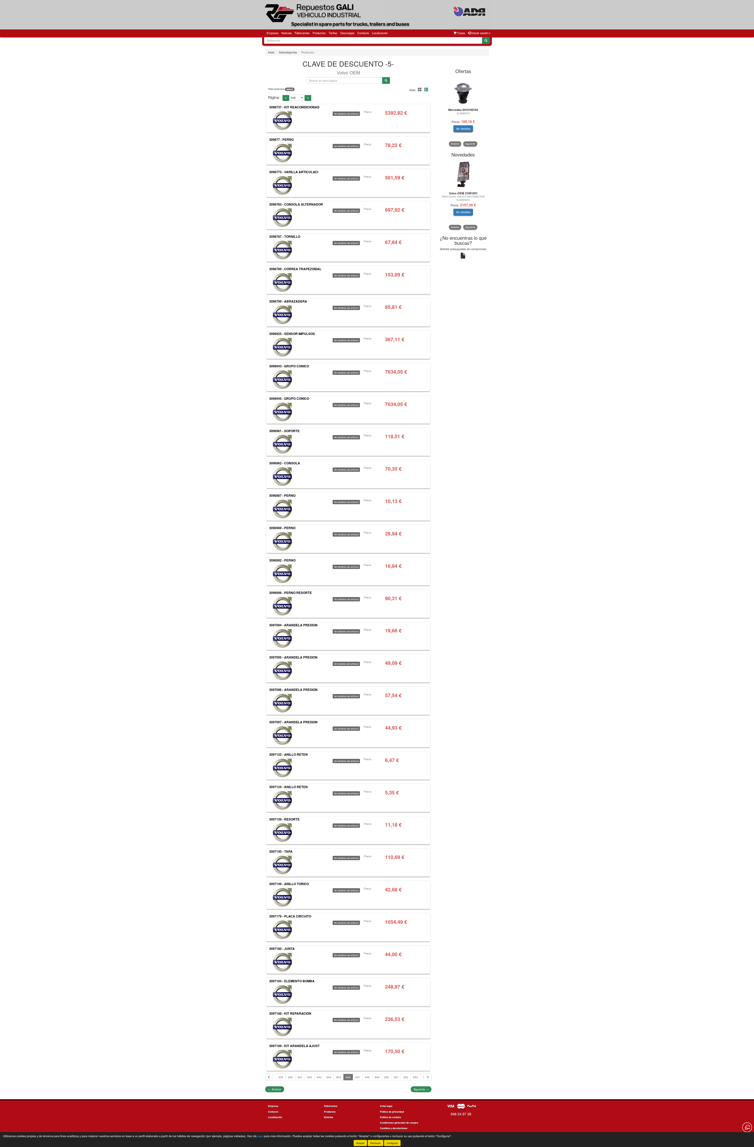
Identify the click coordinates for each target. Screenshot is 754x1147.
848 (367, 1077)
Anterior (274, 1089)
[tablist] (463, 111)
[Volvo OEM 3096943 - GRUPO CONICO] (282, 379)
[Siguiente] (428, 1077)
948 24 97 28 (461, 1113)
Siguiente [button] (470, 143)
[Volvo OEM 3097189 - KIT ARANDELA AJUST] (282, 1059)
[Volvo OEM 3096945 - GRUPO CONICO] (282, 412)
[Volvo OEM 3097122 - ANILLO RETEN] (282, 767)
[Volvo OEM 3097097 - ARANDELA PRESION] (282, 735)
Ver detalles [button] (463, 129)
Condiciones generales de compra (399, 1122)
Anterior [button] (455, 143)
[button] (420, 89)
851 (396, 1077)
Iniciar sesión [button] (480, 33)
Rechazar (375, 1143)
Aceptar (360, 1143)
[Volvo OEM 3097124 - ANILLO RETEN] (282, 800)
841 (300, 1077)
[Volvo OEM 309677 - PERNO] (282, 153)
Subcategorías (288, 52)
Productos (319, 33)
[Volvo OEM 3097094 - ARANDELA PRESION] (282, 638)
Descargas (347, 33)
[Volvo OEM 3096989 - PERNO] (282, 541)
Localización (380, 33)
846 (348, 1077)
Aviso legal (386, 1106)
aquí (260, 1136)
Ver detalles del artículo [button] (346, 113)
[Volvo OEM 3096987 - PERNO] (282, 509)
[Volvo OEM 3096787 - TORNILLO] (282, 250)
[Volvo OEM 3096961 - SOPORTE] (282, 444)
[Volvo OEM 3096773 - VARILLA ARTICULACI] (282, 185)
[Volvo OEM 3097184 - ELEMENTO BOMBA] (282, 994)
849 (377, 1077)
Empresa (272, 33)
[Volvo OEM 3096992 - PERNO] (282, 573)
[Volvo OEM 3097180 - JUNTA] (282, 962)
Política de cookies (390, 1117)
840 (290, 1077)
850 (386, 1077)
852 (406, 1077)
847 (357, 1077)
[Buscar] (486, 40)
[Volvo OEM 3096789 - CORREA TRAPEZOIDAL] (282, 282)
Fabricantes (302, 33)
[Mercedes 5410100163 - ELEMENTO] (463, 91)
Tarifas (333, 33)
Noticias (286, 33)
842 (309, 1077)
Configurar (392, 1143)
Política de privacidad (392, 1111)
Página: (274, 97)
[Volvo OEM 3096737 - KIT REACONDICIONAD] (282, 120)
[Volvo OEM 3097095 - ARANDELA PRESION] (282, 670)
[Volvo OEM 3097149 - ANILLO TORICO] (282, 897)
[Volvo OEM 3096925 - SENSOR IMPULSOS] (282, 347)
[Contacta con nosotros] (747, 1127)
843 (319, 1077)
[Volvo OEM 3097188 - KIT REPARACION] (282, 1026)
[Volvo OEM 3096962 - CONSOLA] (282, 476)
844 (329, 1077)
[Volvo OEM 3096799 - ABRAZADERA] (282, 314)
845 (338, 1077)
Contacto (363, 33)
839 (280, 1077)
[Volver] (269, 1077)
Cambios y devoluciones (393, 1128)
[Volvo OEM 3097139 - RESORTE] (282, 832)
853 (415, 1077)
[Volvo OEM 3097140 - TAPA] (282, 864)
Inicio (271, 52)
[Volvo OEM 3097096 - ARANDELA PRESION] (282, 703)
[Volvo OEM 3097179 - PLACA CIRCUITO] (282, 929)
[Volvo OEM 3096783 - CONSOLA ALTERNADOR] (282, 217)
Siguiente (421, 1089)
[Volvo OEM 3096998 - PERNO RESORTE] (282, 606)
